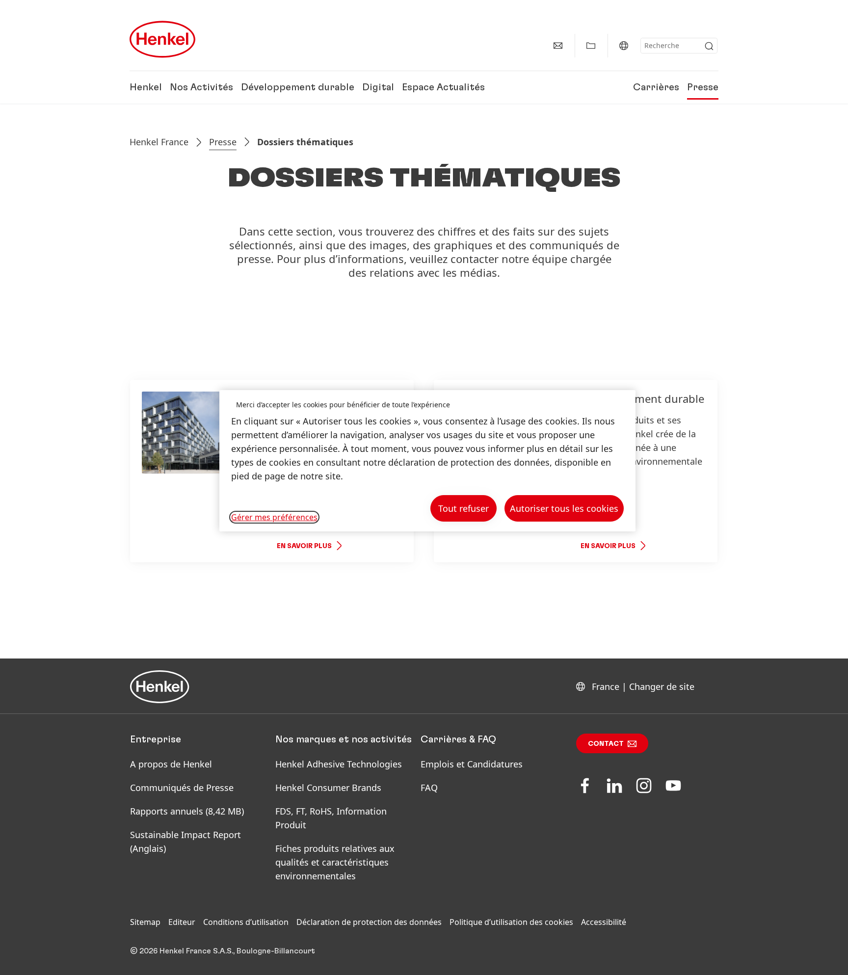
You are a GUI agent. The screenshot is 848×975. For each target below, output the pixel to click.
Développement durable (297, 87)
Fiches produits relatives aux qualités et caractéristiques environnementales (335, 862)
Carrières (656, 87)
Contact (606, 743)
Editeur (181, 922)
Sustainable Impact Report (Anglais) (185, 841)
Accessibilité (603, 922)
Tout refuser (463, 508)
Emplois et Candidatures (472, 764)
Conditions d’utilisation (246, 922)
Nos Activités (201, 87)
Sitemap (145, 922)
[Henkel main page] (162, 39)
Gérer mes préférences (274, 517)
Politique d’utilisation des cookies (511, 922)
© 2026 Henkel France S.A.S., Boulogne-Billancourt (222, 951)
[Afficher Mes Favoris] (591, 45)
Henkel (146, 87)
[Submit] (709, 46)
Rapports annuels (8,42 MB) (187, 811)
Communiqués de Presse (182, 787)
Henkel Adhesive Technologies (338, 764)
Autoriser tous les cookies (564, 508)
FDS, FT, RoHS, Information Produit (331, 818)
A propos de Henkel (171, 764)
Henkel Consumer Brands (328, 787)
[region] (427, 461)
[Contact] (558, 45)
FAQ (429, 787)
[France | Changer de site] (624, 45)
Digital (378, 87)
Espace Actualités (443, 87)
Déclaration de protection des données (369, 922)
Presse (702, 87)
